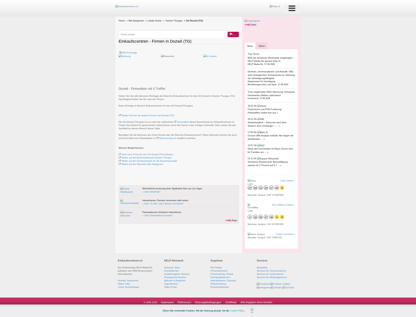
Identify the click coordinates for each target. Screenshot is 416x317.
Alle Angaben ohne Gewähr (256, 302)
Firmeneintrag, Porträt (221, 274)
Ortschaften (183, 122)
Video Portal (170, 287)
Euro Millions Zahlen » (283, 205)
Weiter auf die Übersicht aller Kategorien (142, 164)
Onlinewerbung (218, 283)
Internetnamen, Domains (223, 280)
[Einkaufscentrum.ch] (126, 6)
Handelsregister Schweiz (176, 274)
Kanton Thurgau (174, 20)
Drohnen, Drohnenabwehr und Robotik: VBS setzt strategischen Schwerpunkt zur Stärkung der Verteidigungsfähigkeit (271, 75)
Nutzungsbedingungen (208, 302)
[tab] (250, 46)
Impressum (167, 302)
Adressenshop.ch (168, 138)
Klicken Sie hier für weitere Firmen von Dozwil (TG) (148, 115)
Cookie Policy (237, 310)
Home (122, 20)
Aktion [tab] (262, 46)
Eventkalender (171, 270)
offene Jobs (124, 283)
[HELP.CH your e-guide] (275, 6)
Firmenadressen (218, 270)
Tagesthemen (171, 283)
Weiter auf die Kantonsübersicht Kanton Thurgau (147, 157)
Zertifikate (231, 302)
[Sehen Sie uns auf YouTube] (288, 287)
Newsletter (262, 267)
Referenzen (184, 302)
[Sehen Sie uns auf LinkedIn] (276, 287)
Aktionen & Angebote (175, 280)
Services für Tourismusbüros (271, 270)
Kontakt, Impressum (128, 280)
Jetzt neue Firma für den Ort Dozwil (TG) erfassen (147, 154)
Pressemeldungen (219, 287)
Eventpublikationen (220, 277)
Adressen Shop (172, 267)
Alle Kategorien (136, 20)
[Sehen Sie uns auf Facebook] (263, 283)
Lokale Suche (155, 20)
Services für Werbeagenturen (272, 277)
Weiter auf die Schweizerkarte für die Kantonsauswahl (149, 161)
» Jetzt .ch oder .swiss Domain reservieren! (162, 203)
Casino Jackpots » (285, 234)
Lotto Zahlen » (287, 180)
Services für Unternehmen (270, 274)
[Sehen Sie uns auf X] (280, 283)
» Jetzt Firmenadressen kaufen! (157, 215)
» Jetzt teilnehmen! (151, 192)
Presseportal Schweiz (175, 277)
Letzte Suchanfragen (128, 287)
